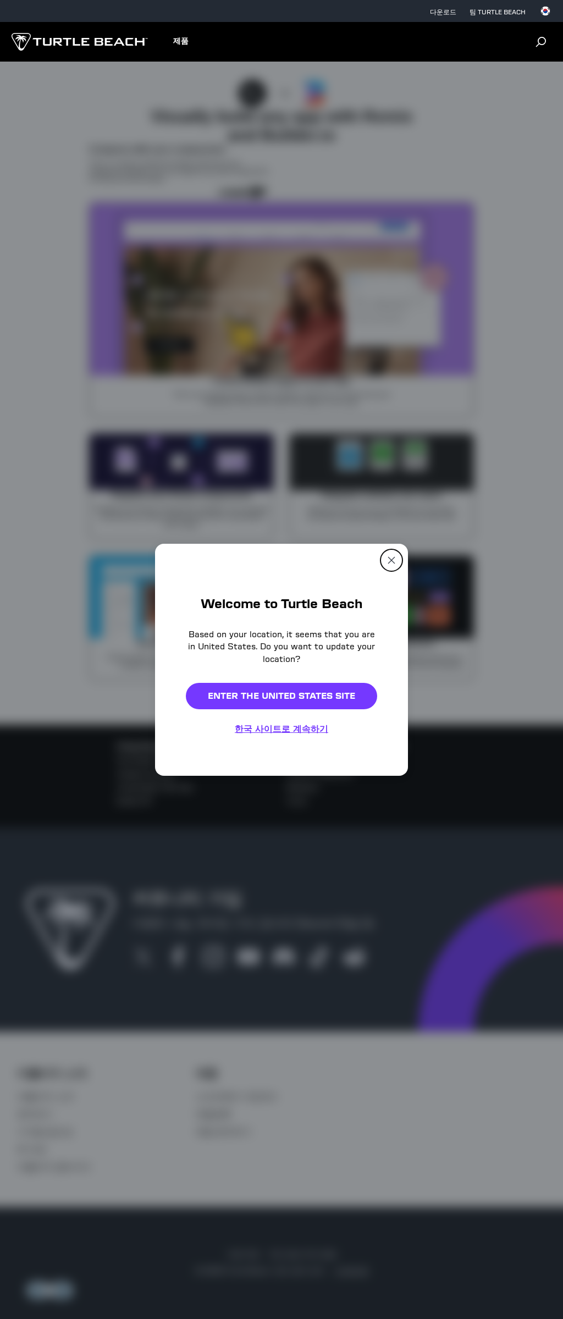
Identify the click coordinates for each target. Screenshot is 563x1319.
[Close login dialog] (383, 915)
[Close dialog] (391, 560)
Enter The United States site (281, 696)
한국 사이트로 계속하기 (281, 729)
